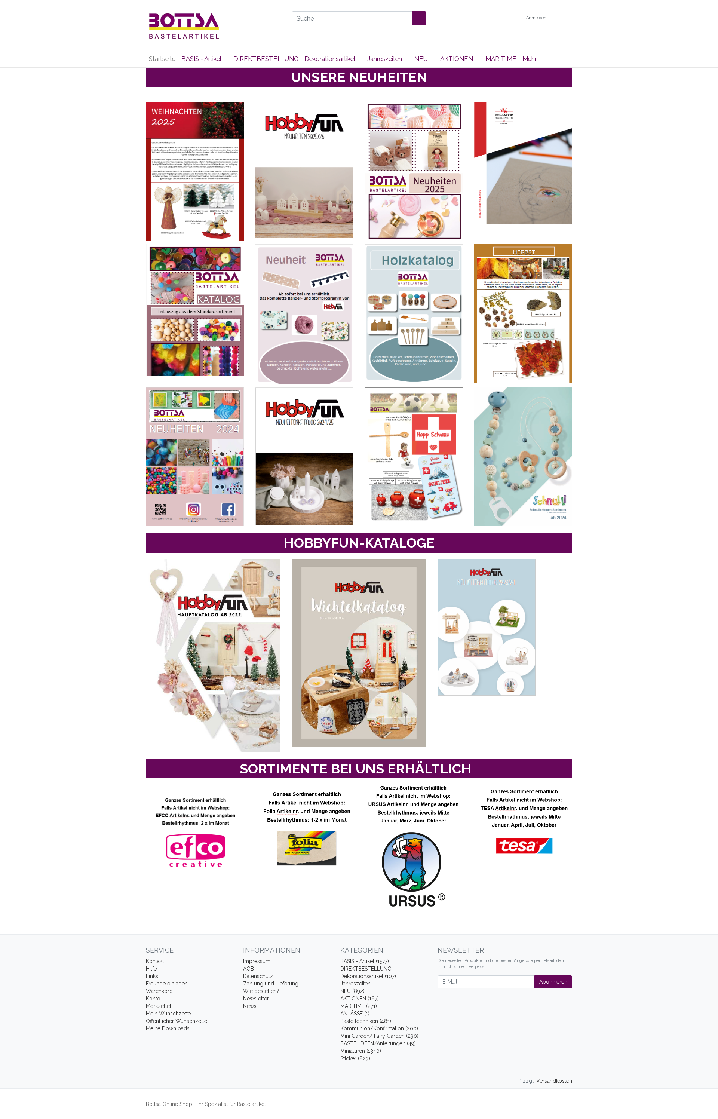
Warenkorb (159, 991)
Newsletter (256, 999)
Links (152, 976)
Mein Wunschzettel (169, 1014)
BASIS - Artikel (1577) (364, 961)
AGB (248, 969)
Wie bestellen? (261, 991)
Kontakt (155, 961)
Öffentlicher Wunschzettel (177, 1021)
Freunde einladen (167, 984)
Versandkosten (554, 1081)
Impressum (256, 961)
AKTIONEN (457, 58)
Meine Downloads (168, 1028)
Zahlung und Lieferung (270, 984)
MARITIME (500, 58)
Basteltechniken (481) (365, 1021)
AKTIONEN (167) (359, 999)
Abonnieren (553, 982)
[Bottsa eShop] (213, 25)
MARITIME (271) (358, 1006)
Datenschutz (258, 976)
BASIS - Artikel (202, 58)
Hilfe (151, 969)
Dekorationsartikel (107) (368, 976)
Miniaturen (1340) (360, 1051)
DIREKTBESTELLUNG (265, 58)
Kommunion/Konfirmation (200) (379, 1028)
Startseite (162, 58)
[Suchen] (419, 18)
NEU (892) (352, 991)
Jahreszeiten (385, 58)
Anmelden (536, 17)
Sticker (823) (355, 1058)
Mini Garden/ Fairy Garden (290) (379, 1036)
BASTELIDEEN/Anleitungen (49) (378, 1043)
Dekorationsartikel (330, 58)
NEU (421, 58)
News (250, 1006)
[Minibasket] (564, 18)
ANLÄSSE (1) (354, 1014)
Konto (153, 999)
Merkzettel (158, 1006)
